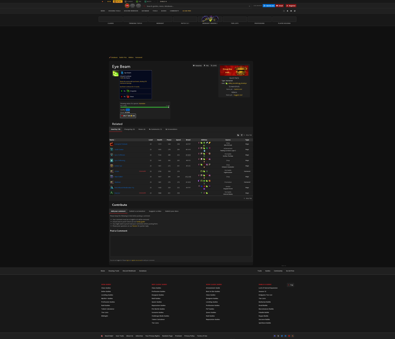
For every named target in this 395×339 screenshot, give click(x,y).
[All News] (102, 1)
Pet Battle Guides (158, 309)
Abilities (131, 57)
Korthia (225, 156)
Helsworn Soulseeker (228, 167)
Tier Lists (104, 312)
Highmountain (228, 172)
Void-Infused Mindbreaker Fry (124, 188)
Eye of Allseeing (119, 160)
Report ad (284, 265)
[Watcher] (112, 193)
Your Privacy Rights (152, 336)
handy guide (141, 222)
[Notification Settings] (287, 10)
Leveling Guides (107, 295)
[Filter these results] (241, 135)
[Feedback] (291, 10)
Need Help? (109, 336)
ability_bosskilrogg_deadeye (237, 83)
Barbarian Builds (265, 302)
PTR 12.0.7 (138, 5)
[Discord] (274, 335)
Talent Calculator (107, 309)
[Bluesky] (281, 335)
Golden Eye (118, 166)
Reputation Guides (159, 305)
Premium (178, 336)
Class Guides (106, 288)
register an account (136, 260)
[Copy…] (238, 135)
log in (127, 260)
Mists (149, 1)
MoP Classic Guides (159, 284)
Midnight (104, 316)
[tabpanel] (181, 166)
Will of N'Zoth (228, 145)
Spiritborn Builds (265, 323)
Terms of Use (202, 336)
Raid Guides (105, 305)
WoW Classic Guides (214, 284)
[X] (278, 335)
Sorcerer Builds (264, 319)
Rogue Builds (263, 316)
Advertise (139, 336)
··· (154, 1)
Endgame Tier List (265, 295)
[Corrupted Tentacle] (112, 144)
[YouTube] (289, 335)
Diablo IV (165, 1)
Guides (163, 11)
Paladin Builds (264, 312)
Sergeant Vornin (228, 189)
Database (145, 11)
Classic (130, 1)
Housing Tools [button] (114, 11)
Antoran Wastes (228, 194)
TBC (140, 1)
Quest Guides (157, 302)
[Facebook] (285, 335)
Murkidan (142, 103)
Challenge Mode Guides (160, 316)
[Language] (294, 10)
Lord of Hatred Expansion (268, 288)
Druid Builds (263, 305)
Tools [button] (155, 11)
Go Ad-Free (187, 11)
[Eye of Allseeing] (112, 160)
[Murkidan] (112, 182)
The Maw (230, 156)
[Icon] (115, 73)
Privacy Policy (189, 336)
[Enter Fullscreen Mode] (283, 10)
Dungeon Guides (158, 295)
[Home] (111, 5)
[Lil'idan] (112, 171)
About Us (129, 336)
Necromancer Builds (266, 309)
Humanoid (138, 57)
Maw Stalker (118, 177)
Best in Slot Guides (213, 291)
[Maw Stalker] (112, 177)
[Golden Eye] (112, 166)
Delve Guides (106, 291)
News (103, 11)
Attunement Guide (213, 288)
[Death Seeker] (112, 149)
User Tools (120, 336)
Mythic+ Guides (107, 298)
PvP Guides (210, 309)
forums (134, 226)
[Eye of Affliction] (112, 155)
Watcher (117, 193)
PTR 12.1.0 (132, 5)
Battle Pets (123, 57)
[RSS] (292, 335)
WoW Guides (106, 284)
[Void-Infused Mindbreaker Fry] (112, 188)
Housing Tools (114, 271)
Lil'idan (116, 171)
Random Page (167, 336)
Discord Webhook (131, 11)
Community (174, 11)
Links (215, 65)
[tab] (115, 129)
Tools (260, 271)
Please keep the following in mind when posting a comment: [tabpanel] (134, 238)
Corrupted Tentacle (120, 144)
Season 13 (262, 291)
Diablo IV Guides (265, 284)
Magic (247, 144)
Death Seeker (119, 149)
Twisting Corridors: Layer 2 (228, 150)
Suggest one (238, 95)
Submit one (238, 89)
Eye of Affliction (119, 155)
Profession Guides (108, 302)
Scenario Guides (158, 312)
